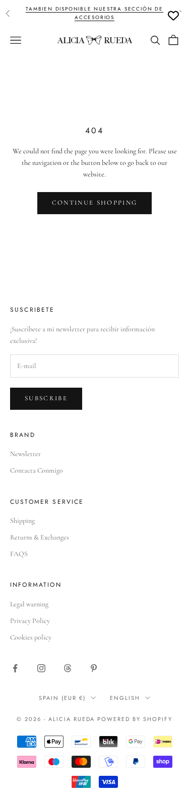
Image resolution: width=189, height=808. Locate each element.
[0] (173, 15)
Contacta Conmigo (36, 470)
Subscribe (46, 398)
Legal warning (29, 604)
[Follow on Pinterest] (94, 668)
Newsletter (25, 454)
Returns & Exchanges (39, 537)
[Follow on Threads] (67, 668)
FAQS (19, 554)
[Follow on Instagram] (41, 668)
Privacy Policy (30, 620)
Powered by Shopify (134, 719)
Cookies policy (30, 637)
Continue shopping (95, 203)
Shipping (22, 520)
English (125, 698)
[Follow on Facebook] (15, 668)
